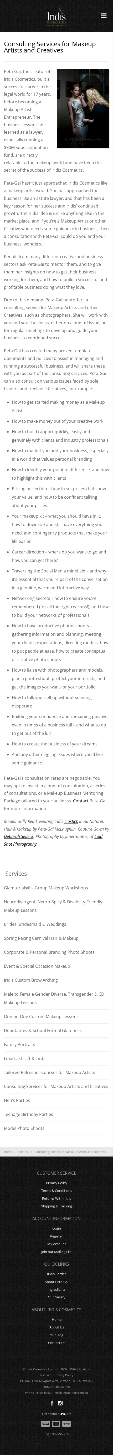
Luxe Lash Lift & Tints (24, 1058)
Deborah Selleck (18, 836)
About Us (56, 1327)
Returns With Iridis (56, 1198)
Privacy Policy (56, 1183)
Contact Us (56, 1342)
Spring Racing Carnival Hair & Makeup (41, 938)
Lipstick (71, 821)
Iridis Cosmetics (56, 16)
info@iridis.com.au (75, 1393)
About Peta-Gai (56, 1281)
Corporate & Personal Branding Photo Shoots (49, 952)
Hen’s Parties (17, 1100)
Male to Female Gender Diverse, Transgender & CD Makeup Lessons (54, 998)
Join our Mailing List (56, 1251)
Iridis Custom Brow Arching (31, 980)
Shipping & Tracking (56, 1206)
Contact (81, 801)
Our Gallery (56, 1297)
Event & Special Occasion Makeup (37, 966)
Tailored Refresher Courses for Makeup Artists (49, 1072)
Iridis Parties (56, 1273)
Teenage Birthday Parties (28, 1114)
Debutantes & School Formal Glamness (43, 1030)
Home (8, 1152)
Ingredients (56, 1289)
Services (23, 1152)
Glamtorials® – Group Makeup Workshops (46, 888)
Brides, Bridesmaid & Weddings (35, 924)
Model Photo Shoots (24, 1128)
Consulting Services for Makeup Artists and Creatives (56, 1086)
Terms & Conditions (56, 1190)
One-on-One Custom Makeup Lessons (41, 1016)
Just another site (56, 1414)
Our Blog (56, 1335)
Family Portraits (19, 1044)
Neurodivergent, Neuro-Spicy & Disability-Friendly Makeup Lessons (53, 906)
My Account (56, 1243)
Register (56, 1236)
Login (56, 1228)
